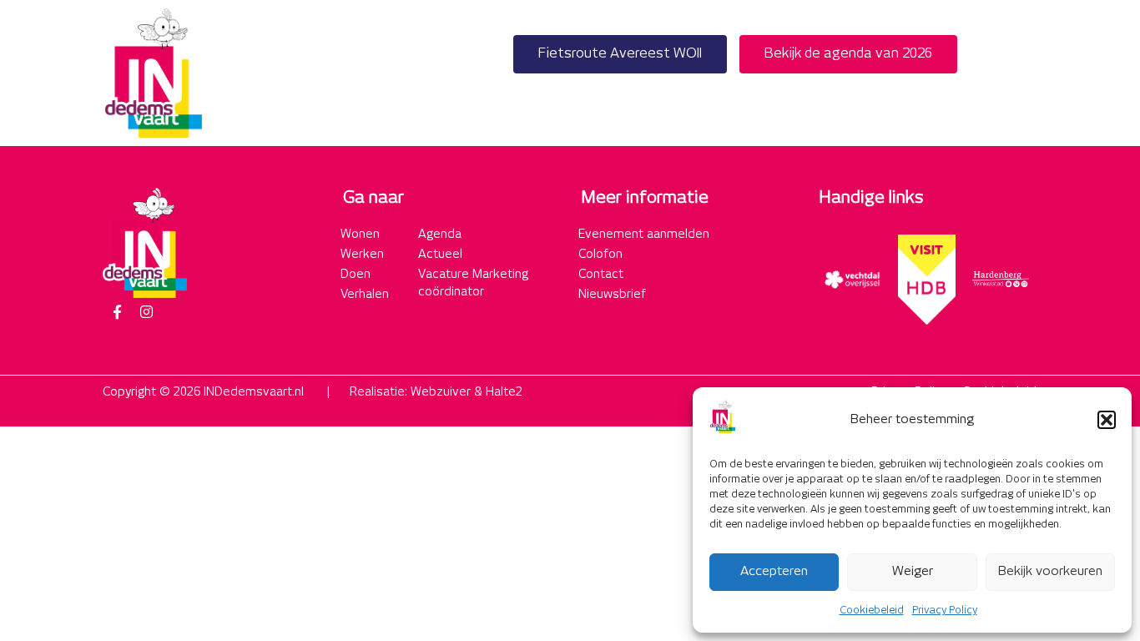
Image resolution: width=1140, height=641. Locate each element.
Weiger (912, 571)
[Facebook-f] (117, 312)
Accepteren (774, 571)
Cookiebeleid (872, 610)
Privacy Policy (944, 610)
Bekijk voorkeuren (1050, 571)
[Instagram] (146, 312)
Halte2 (504, 392)
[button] (1106, 419)
